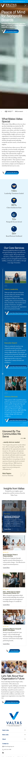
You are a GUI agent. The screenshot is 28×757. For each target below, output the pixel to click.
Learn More (7, 525)
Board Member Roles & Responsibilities (10, 551)
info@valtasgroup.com (20, 1)
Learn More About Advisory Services (18, 420)
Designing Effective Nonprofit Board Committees (12, 625)
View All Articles (14, 647)
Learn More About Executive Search (18, 366)
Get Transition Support (12, 31)
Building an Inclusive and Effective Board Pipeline (12, 512)
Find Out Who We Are (12, 172)
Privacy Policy (14, 755)
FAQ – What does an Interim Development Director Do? (11, 588)
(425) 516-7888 (9, 1)
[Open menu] (25, 5)
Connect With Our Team (12, 698)
